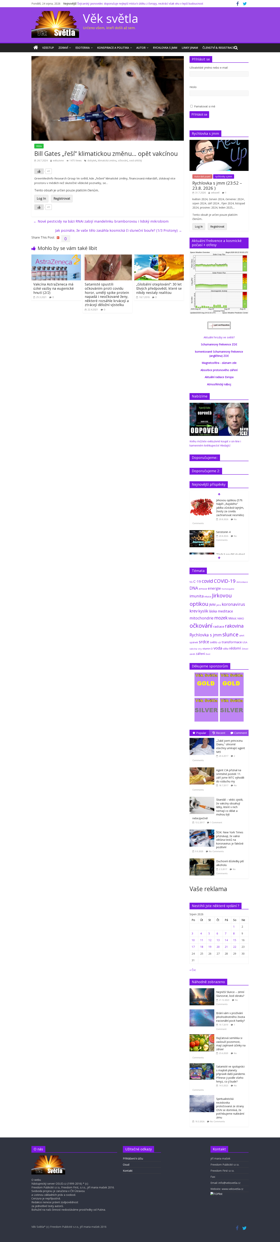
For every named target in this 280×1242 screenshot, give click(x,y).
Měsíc (232, 618)
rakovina (234, 626)
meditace (225, 611)
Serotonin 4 (223, 532)
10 (193, 940)
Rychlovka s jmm (165, 47)
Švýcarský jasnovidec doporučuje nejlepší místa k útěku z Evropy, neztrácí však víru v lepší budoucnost (140, 3)
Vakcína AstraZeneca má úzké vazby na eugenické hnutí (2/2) (53, 288)
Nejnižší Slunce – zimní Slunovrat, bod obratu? (230, 994)
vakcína (193, 648)
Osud (126, 1164)
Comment (240, 733)
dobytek (91, 160)
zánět (192, 654)
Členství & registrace (218, 47)
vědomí (235, 648)
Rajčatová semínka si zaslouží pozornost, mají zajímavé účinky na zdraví (231, 1043)
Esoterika (82, 47)
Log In (41, 198)
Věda (39, 146)
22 (234, 947)
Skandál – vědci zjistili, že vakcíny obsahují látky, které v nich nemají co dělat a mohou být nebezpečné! (217, 809)
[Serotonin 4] (202, 532)
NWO (240, 618)
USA (244, 642)
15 (234, 940)
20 (218, 947)
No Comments (216, 851)
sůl (219, 642)
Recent (220, 733)
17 (193, 947)
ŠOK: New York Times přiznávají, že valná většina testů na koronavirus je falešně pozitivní (229, 839)
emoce (203, 588)
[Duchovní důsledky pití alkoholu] (203, 858)
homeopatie (228, 588)
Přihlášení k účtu (133, 1158)
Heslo (193, 87)
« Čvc (193, 970)
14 (226, 940)
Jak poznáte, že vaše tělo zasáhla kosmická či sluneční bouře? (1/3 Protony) (118, 230)
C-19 (197, 581)
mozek (221, 618)
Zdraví (63, 47)
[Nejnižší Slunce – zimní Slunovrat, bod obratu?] (203, 990)
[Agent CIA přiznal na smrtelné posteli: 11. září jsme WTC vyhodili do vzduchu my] (203, 767)
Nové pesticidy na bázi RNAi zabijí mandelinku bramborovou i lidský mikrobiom (101, 221)
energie (214, 588)
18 (201, 947)
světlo (213, 642)
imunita (197, 596)
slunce (230, 634)
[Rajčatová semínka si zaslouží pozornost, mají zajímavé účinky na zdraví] (203, 1036)
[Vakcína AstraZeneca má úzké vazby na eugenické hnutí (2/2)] (56, 257)
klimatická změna (107, 160)
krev (194, 611)
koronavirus (233, 604)
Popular (201, 733)
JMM (212, 605)
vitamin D (207, 648)
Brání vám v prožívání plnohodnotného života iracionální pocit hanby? (230, 1016)
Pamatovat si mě (204, 106)
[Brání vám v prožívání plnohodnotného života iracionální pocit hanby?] (203, 1011)
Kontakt (128, 1170)
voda (218, 648)
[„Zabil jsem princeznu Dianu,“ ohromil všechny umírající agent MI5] (203, 738)
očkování (123, 160)
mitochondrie (202, 618)
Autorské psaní (202, 176)
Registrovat (62, 198)
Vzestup (48, 47)
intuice (207, 596)
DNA (194, 588)
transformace (232, 642)
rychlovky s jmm (223, 176)
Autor (141, 47)
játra (218, 605)
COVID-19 (225, 581)
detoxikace (242, 582)
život (208, 654)
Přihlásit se (199, 114)
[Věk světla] (35, 47)
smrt (241, 635)
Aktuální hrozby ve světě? (219, 337)
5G (191, 582)
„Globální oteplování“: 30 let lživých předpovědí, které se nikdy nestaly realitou (159, 288)
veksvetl (215, 192)
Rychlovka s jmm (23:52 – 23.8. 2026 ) (217, 185)
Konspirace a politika (113, 47)
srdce (204, 641)
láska (213, 611)
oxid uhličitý (135, 160)
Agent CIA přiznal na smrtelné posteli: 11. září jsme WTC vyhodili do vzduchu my (230, 775)
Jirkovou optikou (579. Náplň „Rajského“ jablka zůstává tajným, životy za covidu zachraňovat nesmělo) (230, 507)
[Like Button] (39, 171)
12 (209, 940)
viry (200, 648)
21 (226, 947)
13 (218, 940)
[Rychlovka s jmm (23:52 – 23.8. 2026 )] (219, 142)
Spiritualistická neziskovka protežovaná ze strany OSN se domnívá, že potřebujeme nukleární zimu (230, 1108)
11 (201, 940)
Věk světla (110, 18)
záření (200, 653)
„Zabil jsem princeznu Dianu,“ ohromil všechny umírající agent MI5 (230, 746)
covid (207, 581)
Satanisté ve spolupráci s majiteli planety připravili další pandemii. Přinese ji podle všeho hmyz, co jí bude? (230, 1074)
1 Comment (216, 822)
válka (225, 648)
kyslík (203, 611)
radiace (218, 626)
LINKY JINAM (190, 47)
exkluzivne (58, 160)
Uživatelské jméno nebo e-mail (209, 67)
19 (209, 947)
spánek (194, 642)
